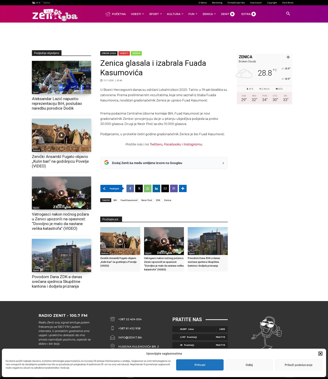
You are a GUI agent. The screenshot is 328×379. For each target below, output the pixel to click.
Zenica (136, 53)
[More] (183, 188)
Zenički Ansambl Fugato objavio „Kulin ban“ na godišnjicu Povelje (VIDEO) (60, 161)
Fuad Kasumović (129, 200)
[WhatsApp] (147, 188)
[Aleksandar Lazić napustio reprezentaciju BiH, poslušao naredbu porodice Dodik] (61, 77)
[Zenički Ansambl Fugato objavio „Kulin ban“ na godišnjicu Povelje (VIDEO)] (61, 135)
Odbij (249, 365)
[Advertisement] (164, 35)
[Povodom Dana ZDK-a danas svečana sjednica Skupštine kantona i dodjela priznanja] (61, 255)
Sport (35, 92)
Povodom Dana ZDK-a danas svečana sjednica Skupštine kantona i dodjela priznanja (57, 282)
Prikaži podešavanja (298, 365)
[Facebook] (130, 188)
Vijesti (36, 207)
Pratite (220, 337)
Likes (222, 329)
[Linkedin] (156, 188)
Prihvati (200, 365)
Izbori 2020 (109, 53)
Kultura (36, 150)
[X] (139, 188)
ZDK (158, 200)
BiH (115, 200)
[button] (320, 353)
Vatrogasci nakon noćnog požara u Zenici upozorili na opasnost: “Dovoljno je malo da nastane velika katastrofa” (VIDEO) (60, 221)
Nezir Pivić (146, 200)
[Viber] (174, 188)
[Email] (165, 188)
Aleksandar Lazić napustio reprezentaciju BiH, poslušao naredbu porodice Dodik (57, 104)
